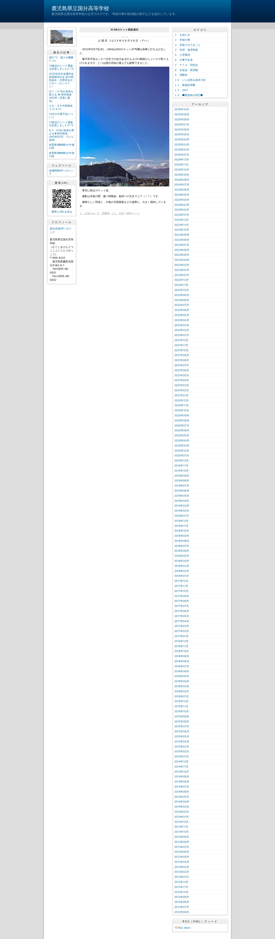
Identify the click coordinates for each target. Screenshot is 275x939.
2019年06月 (181, 490)
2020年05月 (181, 435)
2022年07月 (181, 304)
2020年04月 (181, 440)
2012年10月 (181, 892)
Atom (187, 927)
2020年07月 (181, 425)
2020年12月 (181, 400)
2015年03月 (181, 746)
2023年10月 (181, 229)
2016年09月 (181, 656)
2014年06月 (181, 791)
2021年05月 (181, 375)
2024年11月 (181, 164)
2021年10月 (181, 350)
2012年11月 (181, 886)
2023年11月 (181, 224)
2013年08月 (181, 841)
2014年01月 (181, 816)
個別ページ (133, 213)
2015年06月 (181, 731)
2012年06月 (181, 912)
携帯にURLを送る (61, 211)
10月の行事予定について (61, 115)
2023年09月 (181, 234)
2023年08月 (181, 239)
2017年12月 (181, 580)
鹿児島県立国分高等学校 (80, 8)
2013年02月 (181, 871)
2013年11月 (181, 826)
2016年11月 (181, 646)
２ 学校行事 (182, 39)
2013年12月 (181, 821)
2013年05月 (181, 856)
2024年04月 (181, 199)
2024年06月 (181, 189)
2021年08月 (181, 360)
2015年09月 (181, 716)
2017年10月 (181, 590)
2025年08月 (181, 119)
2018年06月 (181, 550)
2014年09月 (181, 776)
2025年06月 (181, 129)
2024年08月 (181, 179)
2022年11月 (181, 284)
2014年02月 (181, 811)
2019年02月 (181, 510)
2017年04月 (181, 621)
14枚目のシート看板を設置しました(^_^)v (61, 67)
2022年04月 (181, 320)
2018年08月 (181, 540)
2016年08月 (181, 661)
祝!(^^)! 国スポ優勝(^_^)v (61, 59)
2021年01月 (181, 395)
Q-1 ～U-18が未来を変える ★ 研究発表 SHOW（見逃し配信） (61, 96)
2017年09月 (181, 596)
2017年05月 (181, 616)
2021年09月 (181, 355)
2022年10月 (181, 289)
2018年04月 (181, 560)
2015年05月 (181, 736)
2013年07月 (181, 846)
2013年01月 (181, 876)
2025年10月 (181, 109)
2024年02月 (181, 209)
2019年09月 (181, 475)
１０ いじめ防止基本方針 (190, 79)
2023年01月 (181, 274)
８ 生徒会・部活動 (186, 70)
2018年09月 (181, 535)
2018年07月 (181, 545)
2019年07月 (181, 485)
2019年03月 (181, 505)
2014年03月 (181, 806)
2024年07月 (181, 184)
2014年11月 (181, 766)
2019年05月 (181, 495)
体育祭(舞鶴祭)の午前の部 (61, 154)
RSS (180, 927)
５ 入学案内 (182, 54)
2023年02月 (181, 269)
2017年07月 (181, 605)
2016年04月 (181, 681)
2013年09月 (181, 836)
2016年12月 (181, 641)
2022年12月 (181, 279)
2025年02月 (181, 149)
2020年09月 (181, 415)
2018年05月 (181, 555)
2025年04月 (181, 139)
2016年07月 (181, 666)
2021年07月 (181, 365)
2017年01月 (181, 636)
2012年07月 (181, 906)
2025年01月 (181, 154)
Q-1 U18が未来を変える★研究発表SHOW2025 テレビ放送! (61, 135)
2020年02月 (181, 450)
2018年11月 (181, 525)
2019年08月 (181, 480)
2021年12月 (181, 340)
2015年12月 (181, 701)
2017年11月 (181, 585)
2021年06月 (181, 370)
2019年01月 (181, 515)
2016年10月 (181, 651)
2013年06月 (181, 851)
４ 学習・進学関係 (186, 49)
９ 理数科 (103, 213)
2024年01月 (181, 214)
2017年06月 (181, 611)
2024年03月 (181, 204)
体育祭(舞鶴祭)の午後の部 (61, 146)
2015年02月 (181, 751)
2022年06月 (181, 310)
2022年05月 (181, 315)
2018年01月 (181, 575)
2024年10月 (181, 169)
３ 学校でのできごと (187, 44)
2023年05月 (181, 254)
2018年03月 (181, 565)
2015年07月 (181, 726)
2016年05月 (181, 676)
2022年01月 (181, 335)
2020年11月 (181, 405)
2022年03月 (181, 325)
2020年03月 (181, 445)
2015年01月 (181, 756)
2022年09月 (181, 295)
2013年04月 (181, 861)
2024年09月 (181, 174)
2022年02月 (181, 330)
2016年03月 (181, 686)
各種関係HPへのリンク (61, 172)
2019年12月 (181, 460)
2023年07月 (181, 244)
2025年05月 (181, 134)
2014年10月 (181, 771)
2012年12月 (181, 881)
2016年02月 (181, 691)
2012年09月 (181, 896)
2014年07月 (181, 786)
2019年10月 (181, 470)
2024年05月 (181, 194)
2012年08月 (181, 901)
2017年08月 (181, 600)
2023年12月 (181, 219)
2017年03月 (181, 625)
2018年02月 (181, 570)
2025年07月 (181, 124)
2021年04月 (181, 380)
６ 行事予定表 (183, 59)
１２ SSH (117, 213)
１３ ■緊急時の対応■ (188, 95)
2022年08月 (181, 300)
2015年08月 (181, 721)
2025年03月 (181, 144)
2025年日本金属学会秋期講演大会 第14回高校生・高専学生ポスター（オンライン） (61, 80)
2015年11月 (181, 706)
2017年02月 (181, 631)
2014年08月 (181, 781)
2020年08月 (181, 420)
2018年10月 (181, 530)
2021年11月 (181, 345)
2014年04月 (181, 801)
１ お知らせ (87, 213)
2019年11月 (181, 465)
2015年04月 (181, 741)
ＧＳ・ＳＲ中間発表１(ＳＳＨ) (61, 107)
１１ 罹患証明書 (184, 84)
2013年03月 (181, 866)
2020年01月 (181, 455)
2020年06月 (181, 430)
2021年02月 (181, 390)
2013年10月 (181, 831)
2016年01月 (181, 696)
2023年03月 (181, 264)
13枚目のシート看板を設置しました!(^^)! (61, 124)
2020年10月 (181, 410)
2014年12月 (181, 761)
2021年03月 (181, 385)
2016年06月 (181, 671)
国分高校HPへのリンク (61, 230)
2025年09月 (181, 114)
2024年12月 (181, 159)
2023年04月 (181, 259)
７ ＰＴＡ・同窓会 (186, 64)
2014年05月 (181, 796)
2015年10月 (181, 711)
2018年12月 (181, 520)
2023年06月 (181, 249)
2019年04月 (181, 500)
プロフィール (62, 222)
